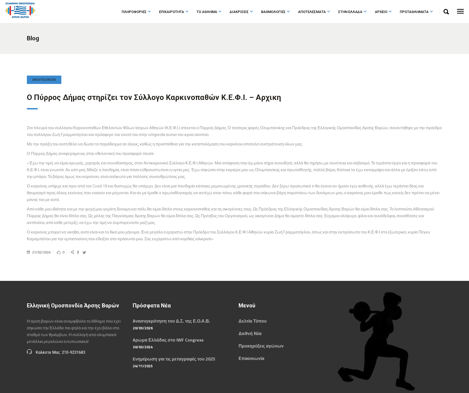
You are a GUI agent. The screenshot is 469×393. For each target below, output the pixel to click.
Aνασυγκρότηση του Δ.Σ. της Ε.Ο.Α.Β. (171, 321)
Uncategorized (44, 79)
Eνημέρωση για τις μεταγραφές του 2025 (174, 359)
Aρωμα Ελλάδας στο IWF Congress (168, 340)
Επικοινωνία (251, 358)
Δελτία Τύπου (253, 321)
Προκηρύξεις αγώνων (261, 346)
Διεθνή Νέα (250, 333)
